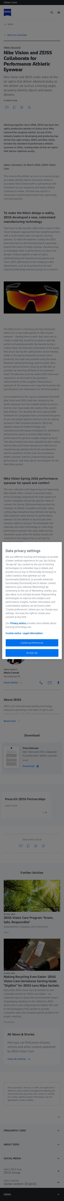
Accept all (32, 652)
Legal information (33, 633)
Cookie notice (13, 633)
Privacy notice (18, 623)
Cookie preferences (32, 642)
